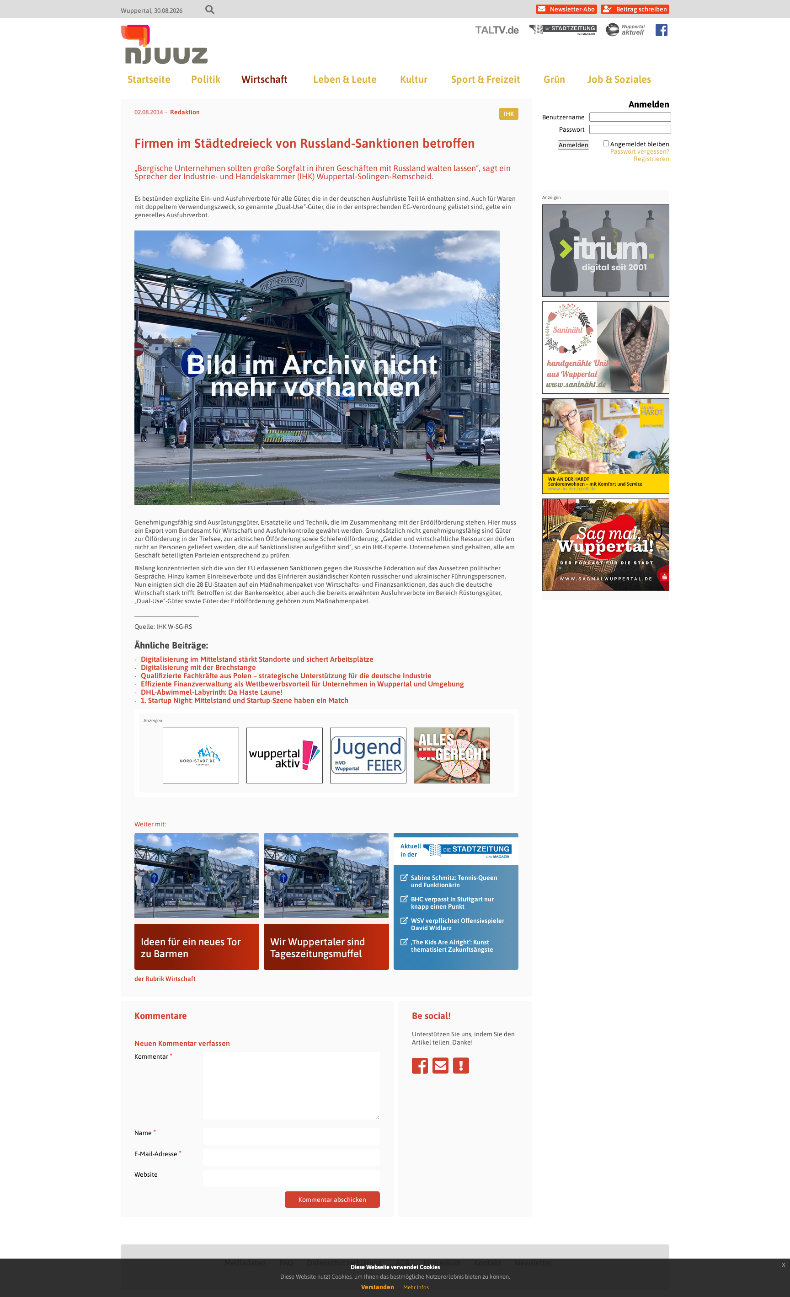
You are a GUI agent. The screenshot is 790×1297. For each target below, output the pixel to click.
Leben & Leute (345, 79)
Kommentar (153, 1056)
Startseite (149, 79)
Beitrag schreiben (641, 9)
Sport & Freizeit (485, 79)
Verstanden (377, 1287)
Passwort (572, 129)
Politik (205, 79)
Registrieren (651, 158)
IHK (509, 114)
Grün (554, 79)
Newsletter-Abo (572, 9)
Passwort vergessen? (639, 151)
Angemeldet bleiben (639, 144)
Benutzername (563, 117)
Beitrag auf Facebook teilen (420, 1066)
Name (145, 1132)
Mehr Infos (416, 1287)
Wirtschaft (264, 79)
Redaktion (185, 112)
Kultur (413, 79)
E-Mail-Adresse (157, 1153)
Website (146, 1174)
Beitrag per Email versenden (440, 1066)
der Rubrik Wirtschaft (165, 978)
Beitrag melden (461, 1066)
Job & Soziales (619, 79)
